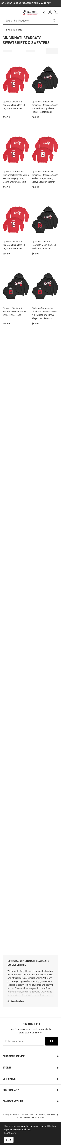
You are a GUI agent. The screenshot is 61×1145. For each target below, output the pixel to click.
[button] (44, 12)
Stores (7, 1067)
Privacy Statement (11, 1114)
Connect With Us (13, 1101)
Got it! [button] (9, 1140)
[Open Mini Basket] (56, 12)
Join (51, 1041)
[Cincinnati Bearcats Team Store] (30, 12)
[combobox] (22, 20)
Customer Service (14, 1056)
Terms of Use (27, 1114)
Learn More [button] (10, 1133)
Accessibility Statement (46, 1114)
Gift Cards (9, 1078)
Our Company (11, 1090)
